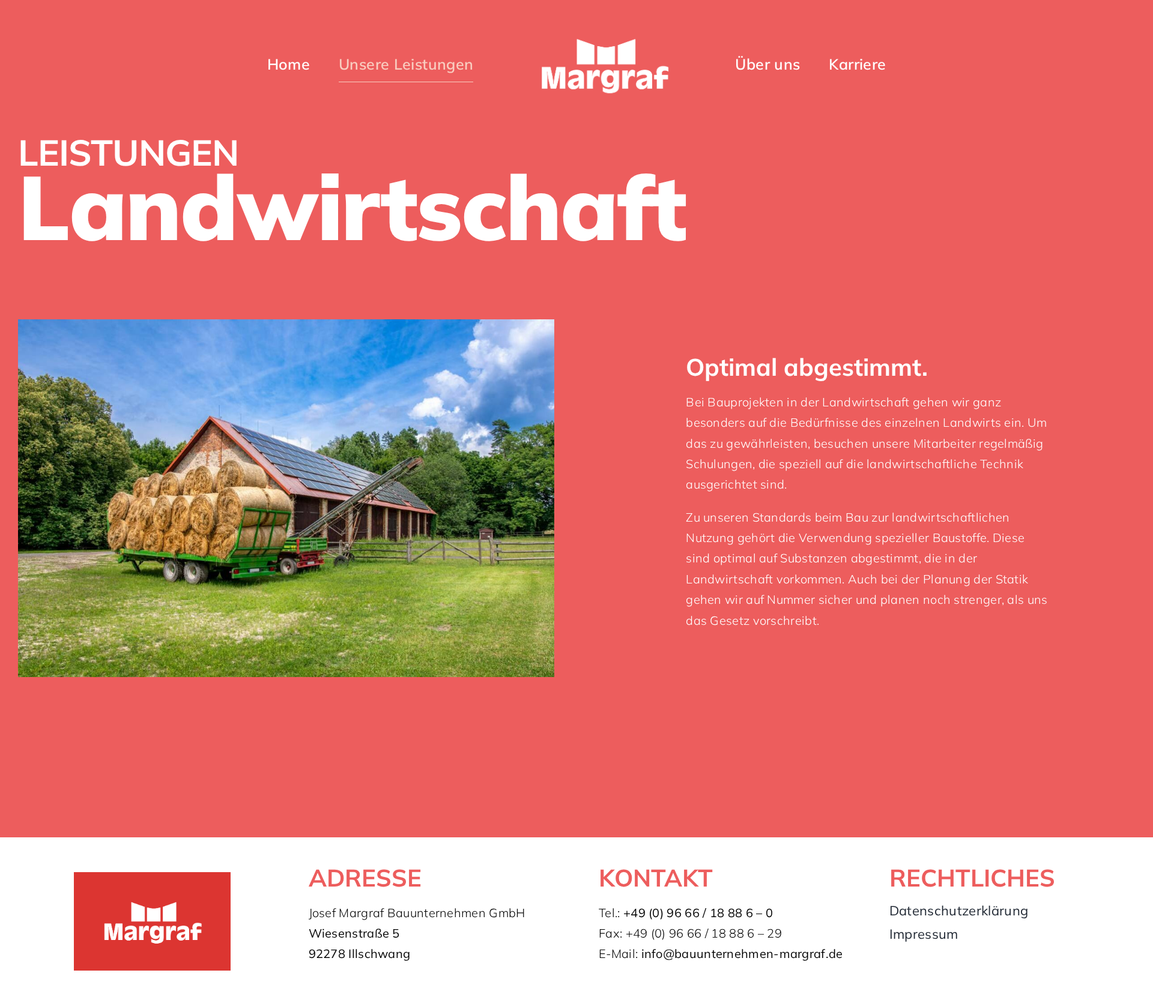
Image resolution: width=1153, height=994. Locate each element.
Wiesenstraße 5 (354, 933)
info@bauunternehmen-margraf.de (742, 953)
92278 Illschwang (360, 953)
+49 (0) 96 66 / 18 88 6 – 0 (698, 912)
